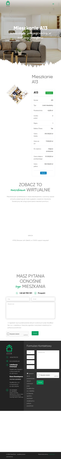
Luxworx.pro (51, 454)
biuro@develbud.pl (15, 361)
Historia (43, 173)
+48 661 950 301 (14, 357)
